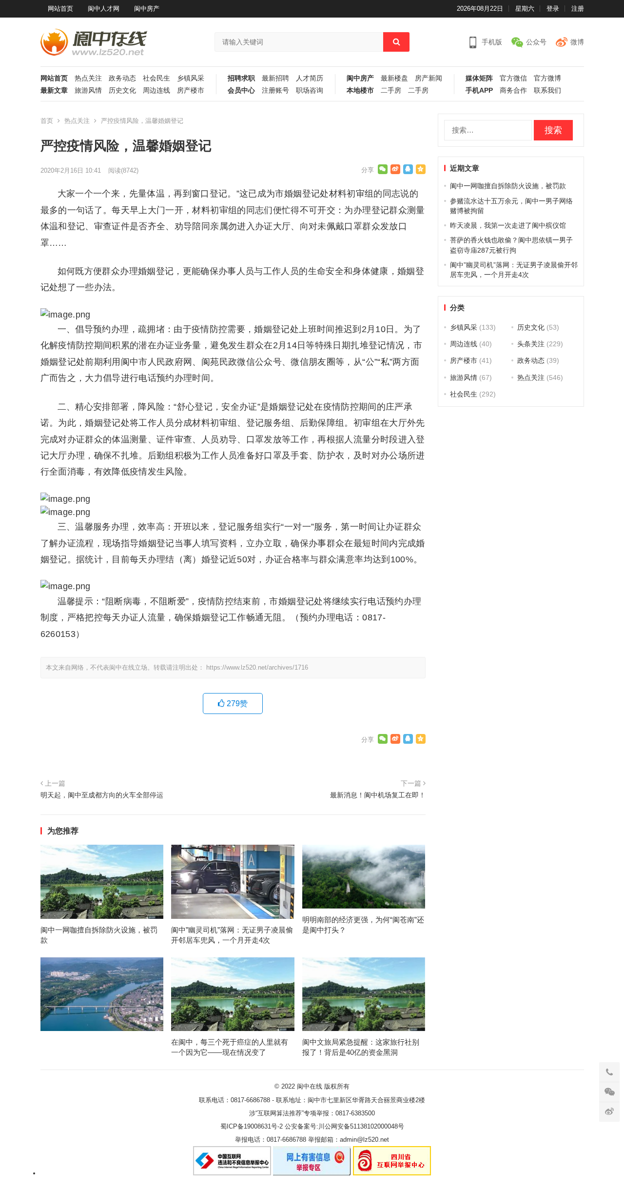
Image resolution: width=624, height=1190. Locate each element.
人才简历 (309, 78)
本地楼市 (360, 90)
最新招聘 (275, 78)
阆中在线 (309, 1086)
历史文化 (122, 90)
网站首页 (60, 8)
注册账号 (275, 90)
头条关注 (531, 344)
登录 (552, 8)
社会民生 (156, 78)
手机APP (479, 90)
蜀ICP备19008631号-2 (251, 1126)
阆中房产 (146, 8)
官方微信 (513, 78)
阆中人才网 (103, 8)
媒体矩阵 (479, 78)
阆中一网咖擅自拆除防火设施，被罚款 (508, 186)
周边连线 (156, 90)
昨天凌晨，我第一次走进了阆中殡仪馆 (508, 225)
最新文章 (54, 90)
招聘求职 (241, 78)
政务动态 (122, 78)
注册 (577, 8)
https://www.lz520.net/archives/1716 (257, 667)
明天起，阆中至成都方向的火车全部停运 (101, 795)
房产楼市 (190, 90)
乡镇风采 (190, 78)
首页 (46, 120)
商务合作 (513, 90)
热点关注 (88, 78)
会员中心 (241, 90)
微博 (577, 42)
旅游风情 (88, 90)
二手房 (391, 90)
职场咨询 (309, 90)
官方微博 (547, 78)
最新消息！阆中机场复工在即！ (378, 795)
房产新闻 (428, 78)
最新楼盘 (394, 78)
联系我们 (547, 90)
